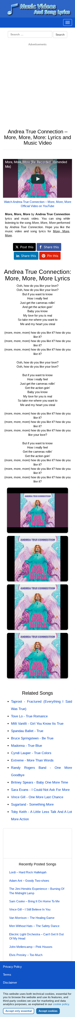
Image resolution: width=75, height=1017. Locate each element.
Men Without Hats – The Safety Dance (34, 926)
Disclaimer (10, 982)
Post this (26, 247)
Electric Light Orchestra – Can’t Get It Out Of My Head (36, 936)
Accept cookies (48, 1010)
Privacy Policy (12, 966)
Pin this (52, 256)
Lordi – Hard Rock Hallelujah (27, 872)
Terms (7, 974)
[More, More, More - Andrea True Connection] (37, 510)
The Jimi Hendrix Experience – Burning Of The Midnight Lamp (36, 891)
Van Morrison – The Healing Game (31, 917)
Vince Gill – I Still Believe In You (29, 909)
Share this (51, 247)
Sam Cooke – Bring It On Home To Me (34, 901)
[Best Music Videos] (38, 8)
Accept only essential (18, 1010)
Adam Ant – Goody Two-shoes (29, 880)
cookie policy (61, 1004)
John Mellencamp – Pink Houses (30, 946)
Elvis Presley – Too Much (25, 955)
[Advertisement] (37, 83)
